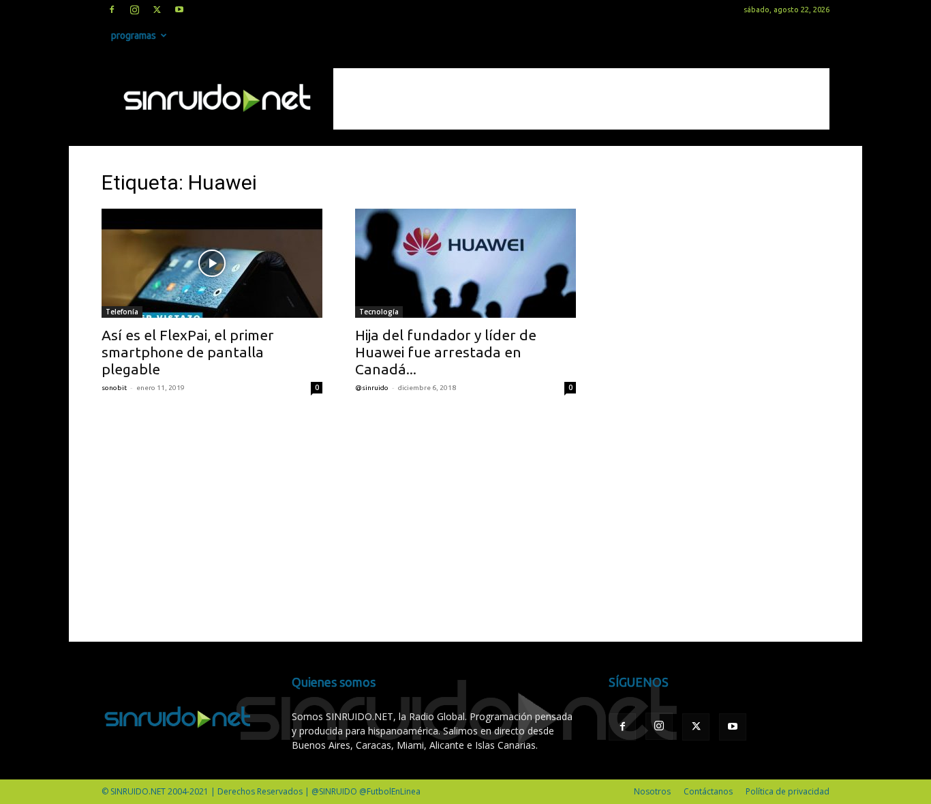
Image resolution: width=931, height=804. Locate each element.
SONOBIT (114, 387)
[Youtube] (179, 9)
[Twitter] (157, 9)
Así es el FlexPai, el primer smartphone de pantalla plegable (188, 352)
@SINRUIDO (371, 387)
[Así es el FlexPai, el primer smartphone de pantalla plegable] (212, 263)
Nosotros (652, 791)
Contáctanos (708, 791)
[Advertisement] (581, 99)
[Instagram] (134, 9)
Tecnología (379, 311)
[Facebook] (112, 9)
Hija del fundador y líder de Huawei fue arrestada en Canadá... (445, 352)
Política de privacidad (787, 791)
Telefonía (122, 311)
